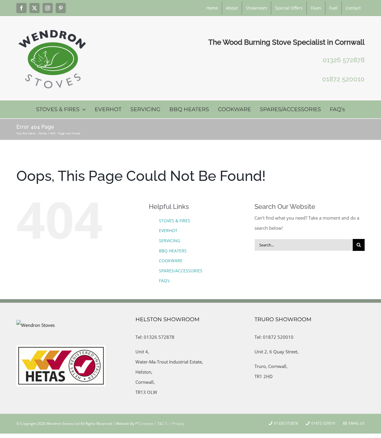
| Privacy (176, 423)
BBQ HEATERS (173, 251)
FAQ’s (164, 280)
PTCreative (143, 423)
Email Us (356, 423)
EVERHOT (168, 230)
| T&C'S (160, 423)
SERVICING (169, 240)
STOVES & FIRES (174, 220)
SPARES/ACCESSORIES (180, 271)
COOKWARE (170, 260)
